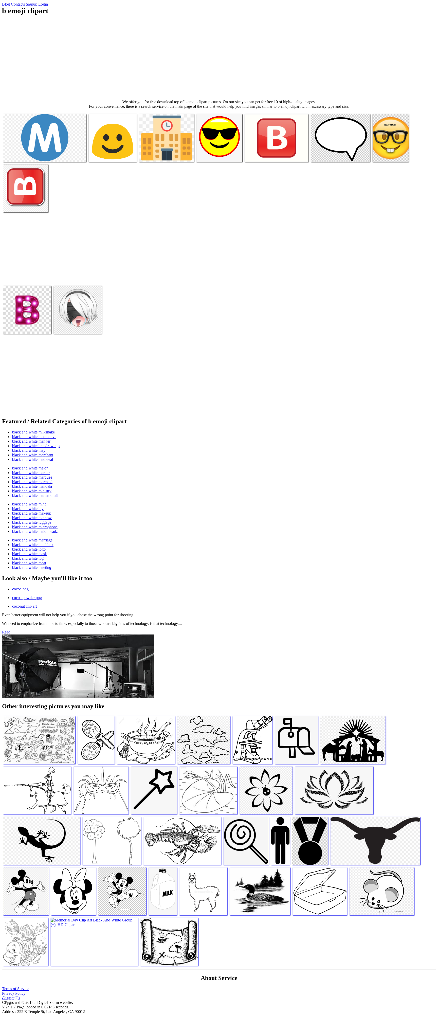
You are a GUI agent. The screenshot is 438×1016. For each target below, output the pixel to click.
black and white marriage (32, 540)
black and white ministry (31, 491)
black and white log (28, 558)
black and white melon (30, 468)
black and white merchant (32, 455)
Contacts (18, 4)
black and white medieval (32, 459)
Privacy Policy (13, 993)
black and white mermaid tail (35, 495)
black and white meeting (31, 567)
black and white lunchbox (32, 544)
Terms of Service (15, 989)
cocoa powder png (27, 597)
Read (6, 632)
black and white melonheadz (35, 531)
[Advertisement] (219, 57)
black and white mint (29, 504)
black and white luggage (31, 522)
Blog (6, 4)
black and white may (28, 450)
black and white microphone (35, 527)
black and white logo (29, 549)
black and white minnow (32, 518)
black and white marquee (32, 477)
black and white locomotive (34, 436)
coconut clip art (24, 606)
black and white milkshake (33, 432)
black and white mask (29, 554)
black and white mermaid (32, 482)
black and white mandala (32, 486)
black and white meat (29, 563)
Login (43, 4)
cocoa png (20, 589)
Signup (31, 4)
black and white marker (31, 472)
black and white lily (28, 508)
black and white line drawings (36, 446)
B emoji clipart (15, 155)
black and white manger (31, 441)
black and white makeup (31, 513)
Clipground (25, 1000)
